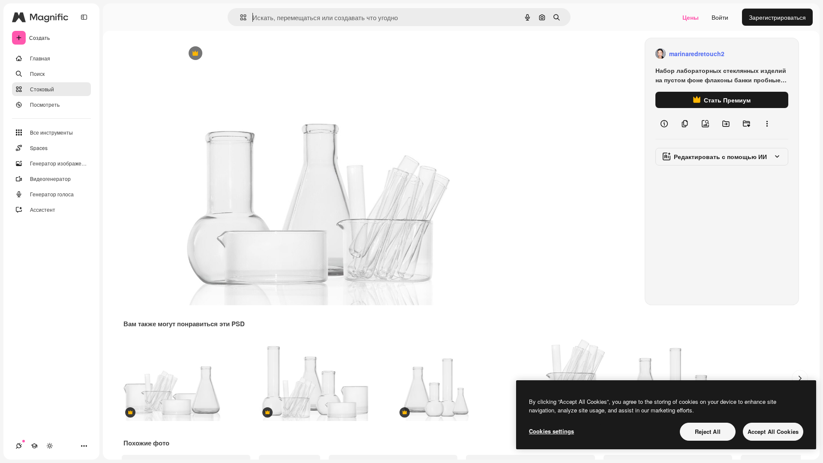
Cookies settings (551, 431)
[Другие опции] (766, 123)
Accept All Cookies (773, 431)
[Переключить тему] (50, 446)
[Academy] (34, 446)
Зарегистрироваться (777, 17)
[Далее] (800, 378)
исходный (237, 53)
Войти (720, 17)
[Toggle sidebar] (84, 17)
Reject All (708, 431)
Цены (690, 17)
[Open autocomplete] (240, 17)
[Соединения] (19, 446)
